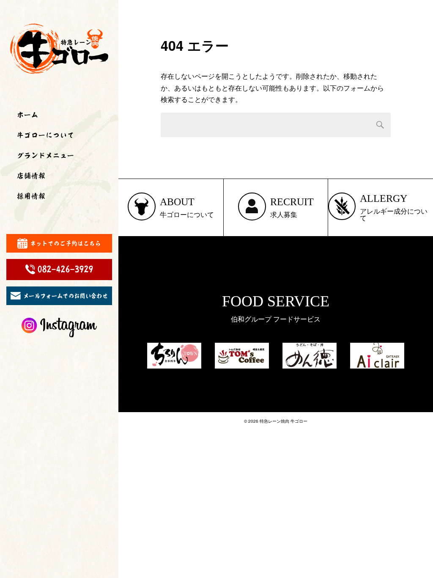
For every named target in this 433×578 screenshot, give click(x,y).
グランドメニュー (45, 155)
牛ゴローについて (45, 135)
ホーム (27, 114)
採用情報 (31, 196)
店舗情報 (31, 175)
